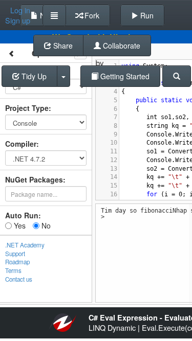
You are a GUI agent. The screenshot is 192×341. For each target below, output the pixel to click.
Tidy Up (33, 76)
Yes (19, 225)
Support (15, 253)
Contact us (18, 279)
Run (146, 15)
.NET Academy (25, 245)
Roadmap (17, 262)
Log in (20, 10)
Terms (13, 270)
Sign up (17, 20)
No (45, 225)
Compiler (20, 144)
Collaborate (120, 45)
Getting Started (124, 76)
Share (62, 45)
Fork (90, 15)
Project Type (27, 108)
